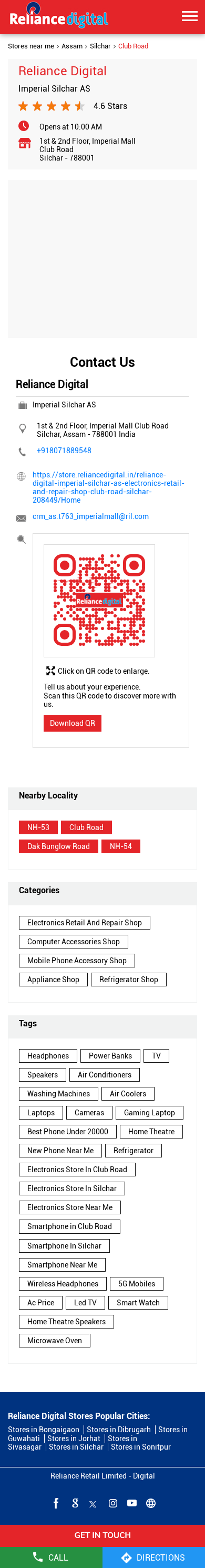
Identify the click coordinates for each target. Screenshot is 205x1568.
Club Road (86, 827)
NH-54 (121, 846)
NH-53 (38, 827)
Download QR (72, 723)
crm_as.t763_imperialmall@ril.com (91, 516)
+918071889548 (64, 450)
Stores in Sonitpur (141, 1447)
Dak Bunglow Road (58, 846)
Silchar (100, 46)
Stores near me (31, 46)
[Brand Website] (150, 1502)
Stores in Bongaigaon (43, 1429)
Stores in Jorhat (73, 1438)
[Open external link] (102, 1543)
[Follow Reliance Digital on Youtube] (131, 1502)
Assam (72, 46)
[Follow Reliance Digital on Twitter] (93, 1502)
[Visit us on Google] (74, 1502)
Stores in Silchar (76, 1447)
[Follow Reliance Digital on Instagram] (112, 1502)
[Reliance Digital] (59, 17)
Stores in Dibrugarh (119, 1429)
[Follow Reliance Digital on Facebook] (55, 1502)
